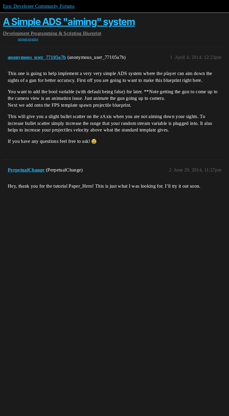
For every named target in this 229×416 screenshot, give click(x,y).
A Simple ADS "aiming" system (69, 21)
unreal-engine (28, 39)
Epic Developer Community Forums (39, 6)
